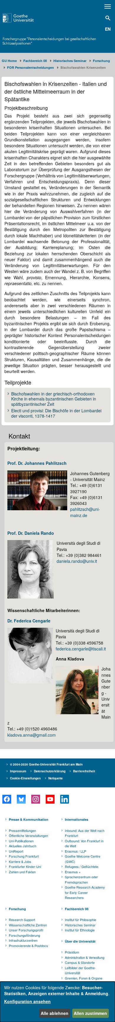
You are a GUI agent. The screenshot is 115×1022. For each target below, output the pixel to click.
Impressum (18, 771)
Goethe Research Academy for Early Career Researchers (85, 892)
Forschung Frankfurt (24, 856)
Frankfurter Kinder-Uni (25, 866)
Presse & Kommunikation (28, 819)
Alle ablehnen (54, 1013)
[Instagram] (35, 799)
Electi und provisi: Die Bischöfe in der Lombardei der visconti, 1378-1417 (56, 413)
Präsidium (72, 952)
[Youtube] (50, 799)
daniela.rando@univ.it (77, 561)
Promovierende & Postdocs (28, 945)
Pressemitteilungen (22, 830)
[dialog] (57, 1002)
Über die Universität (80, 941)
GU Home (9, 60)
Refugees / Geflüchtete (81, 866)
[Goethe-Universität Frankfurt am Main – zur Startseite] (26, 17)
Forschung (101, 60)
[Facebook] (6, 799)
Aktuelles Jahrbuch (22, 845)
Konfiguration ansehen (27, 1001)
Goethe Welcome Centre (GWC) (82, 859)
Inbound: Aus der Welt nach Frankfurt (84, 833)
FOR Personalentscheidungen (30, 67)
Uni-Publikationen (21, 840)
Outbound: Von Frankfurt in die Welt (84, 843)
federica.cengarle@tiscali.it (81, 649)
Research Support (22, 919)
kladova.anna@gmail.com (31, 735)
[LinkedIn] (64, 799)
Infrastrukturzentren (23, 940)
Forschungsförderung (24, 935)
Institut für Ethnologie (80, 930)
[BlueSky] (21, 799)
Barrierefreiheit (84, 771)
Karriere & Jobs (20, 861)
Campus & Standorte (80, 962)
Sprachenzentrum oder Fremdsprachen (81, 879)
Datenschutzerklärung (49, 771)
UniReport (16, 851)
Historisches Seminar (69, 60)
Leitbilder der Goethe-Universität (80, 970)
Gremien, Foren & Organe (83, 978)
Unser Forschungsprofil (26, 930)
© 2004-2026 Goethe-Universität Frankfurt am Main (46, 764)
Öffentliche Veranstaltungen (28, 835)
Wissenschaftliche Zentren (28, 925)
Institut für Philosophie (80, 919)
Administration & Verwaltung (84, 957)
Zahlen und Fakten (22, 871)
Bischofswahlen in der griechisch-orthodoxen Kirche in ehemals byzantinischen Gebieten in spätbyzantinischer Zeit (53, 399)
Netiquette (55, 778)
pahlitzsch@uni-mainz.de (85, 512)
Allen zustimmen (90, 1013)
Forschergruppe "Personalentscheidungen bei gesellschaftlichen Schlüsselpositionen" (49, 41)
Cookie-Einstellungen (25, 778)
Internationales (76, 819)
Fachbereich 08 (35, 60)
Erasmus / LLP (75, 851)
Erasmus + (72, 871)
